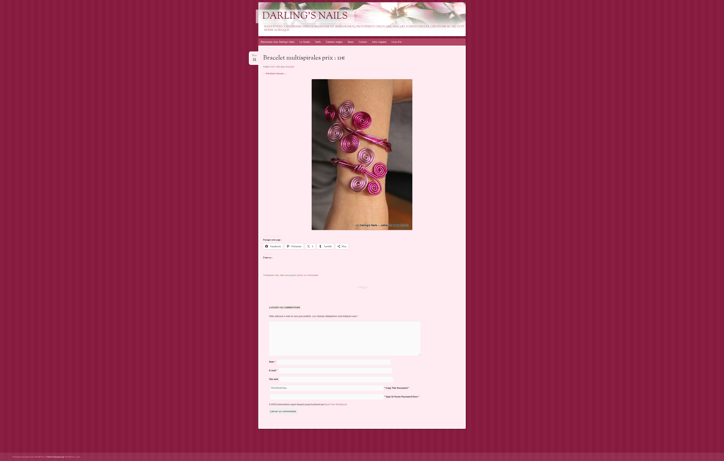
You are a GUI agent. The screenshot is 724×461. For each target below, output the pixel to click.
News (351, 42)
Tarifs (318, 42)
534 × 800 (275, 67)
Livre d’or (397, 42)
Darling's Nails (305, 16)
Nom (272, 362)
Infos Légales (379, 42)
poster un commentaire (307, 275)
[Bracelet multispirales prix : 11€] (362, 229)
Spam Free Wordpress (335, 404)
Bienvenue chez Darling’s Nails (278, 42)
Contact (363, 42)
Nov (254, 56)
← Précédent (269, 73)
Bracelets (290, 67)
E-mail (273, 370)
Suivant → (281, 73)
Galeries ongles (334, 42)
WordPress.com (72, 457)
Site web (273, 379)
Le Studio (305, 42)
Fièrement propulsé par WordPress (28, 457)
